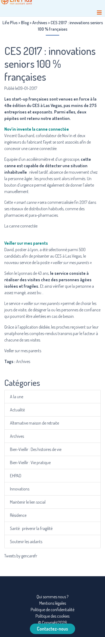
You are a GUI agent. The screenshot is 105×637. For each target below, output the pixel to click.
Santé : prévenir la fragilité (31, 528)
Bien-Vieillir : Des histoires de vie (35, 449)
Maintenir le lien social (28, 502)
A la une (16, 396)
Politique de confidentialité (52, 609)
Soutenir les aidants (26, 541)
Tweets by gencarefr (20, 555)
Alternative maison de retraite (34, 423)
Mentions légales (52, 603)
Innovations (19, 489)
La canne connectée (20, 226)
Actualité (17, 409)
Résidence (18, 515)
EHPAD (15, 475)
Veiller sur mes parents (22, 350)
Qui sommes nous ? (52, 596)
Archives (17, 436)
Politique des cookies (52, 616)
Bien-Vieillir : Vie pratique (30, 462)
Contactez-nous (52, 629)
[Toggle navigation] (99, 12)
